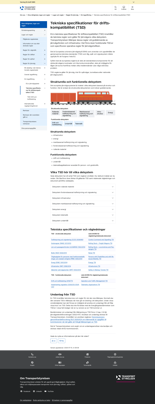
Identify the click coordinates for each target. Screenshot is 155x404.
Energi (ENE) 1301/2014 (59, 262)
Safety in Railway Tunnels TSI (98, 270)
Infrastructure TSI (94, 266)
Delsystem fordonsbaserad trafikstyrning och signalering (74, 192)
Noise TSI (91, 253)
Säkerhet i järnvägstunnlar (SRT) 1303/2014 (66, 270)
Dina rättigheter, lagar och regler (39, 15)
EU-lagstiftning (86, 15)
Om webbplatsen (25, 400)
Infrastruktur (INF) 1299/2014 (61, 266)
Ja (54, 341)
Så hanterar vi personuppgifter (62, 400)
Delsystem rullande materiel (63, 187)
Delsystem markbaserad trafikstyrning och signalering (73, 204)
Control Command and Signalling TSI (101, 239)
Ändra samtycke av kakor (41, 400)
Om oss (22, 15)
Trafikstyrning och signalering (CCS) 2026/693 (67, 239)
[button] (115, 8)
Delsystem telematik (60, 215)
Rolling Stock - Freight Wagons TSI (100, 243)
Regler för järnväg (72, 15)
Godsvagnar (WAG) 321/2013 (61, 243)
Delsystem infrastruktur (61, 198)
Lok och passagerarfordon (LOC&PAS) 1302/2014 (68, 247)
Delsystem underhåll (60, 221)
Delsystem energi (59, 209)
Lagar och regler (58, 15)
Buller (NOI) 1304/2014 (59, 253)
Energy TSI (92, 262)
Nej (62, 341)
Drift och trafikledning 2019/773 (62, 281)
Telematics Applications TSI (90, 284)
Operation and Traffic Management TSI (94, 281)
